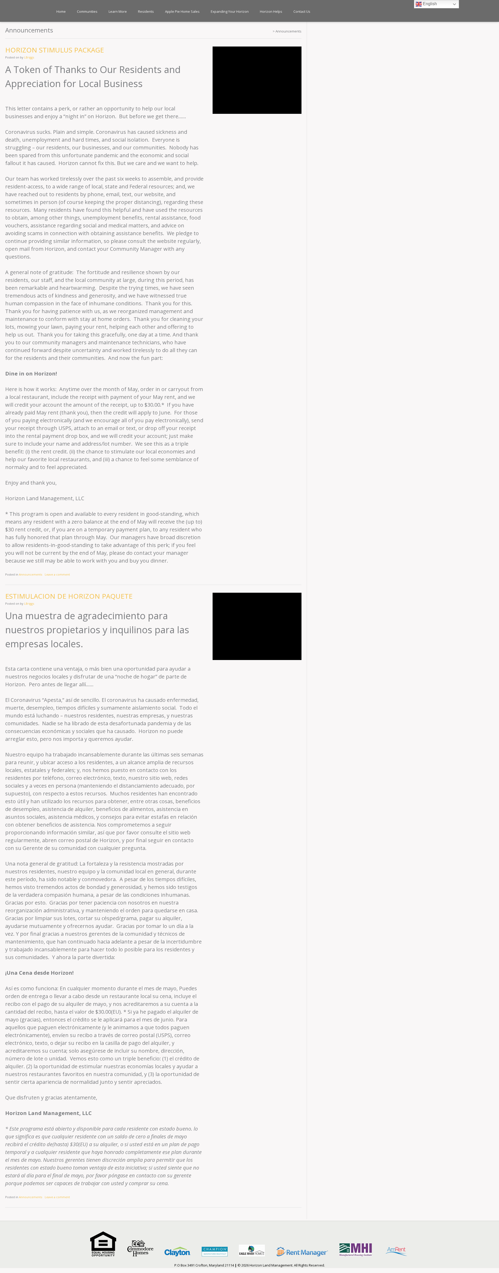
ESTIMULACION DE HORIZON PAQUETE (69, 596)
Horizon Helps (271, 11)
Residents (146, 11)
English (429, 4)
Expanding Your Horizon (230, 11)
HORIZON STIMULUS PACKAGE (54, 50)
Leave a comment (57, 574)
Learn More (118, 11)
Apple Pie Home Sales (182, 11)
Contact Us (301, 11)
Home (61, 11)
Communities (87, 11)
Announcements (30, 574)
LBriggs (29, 57)
